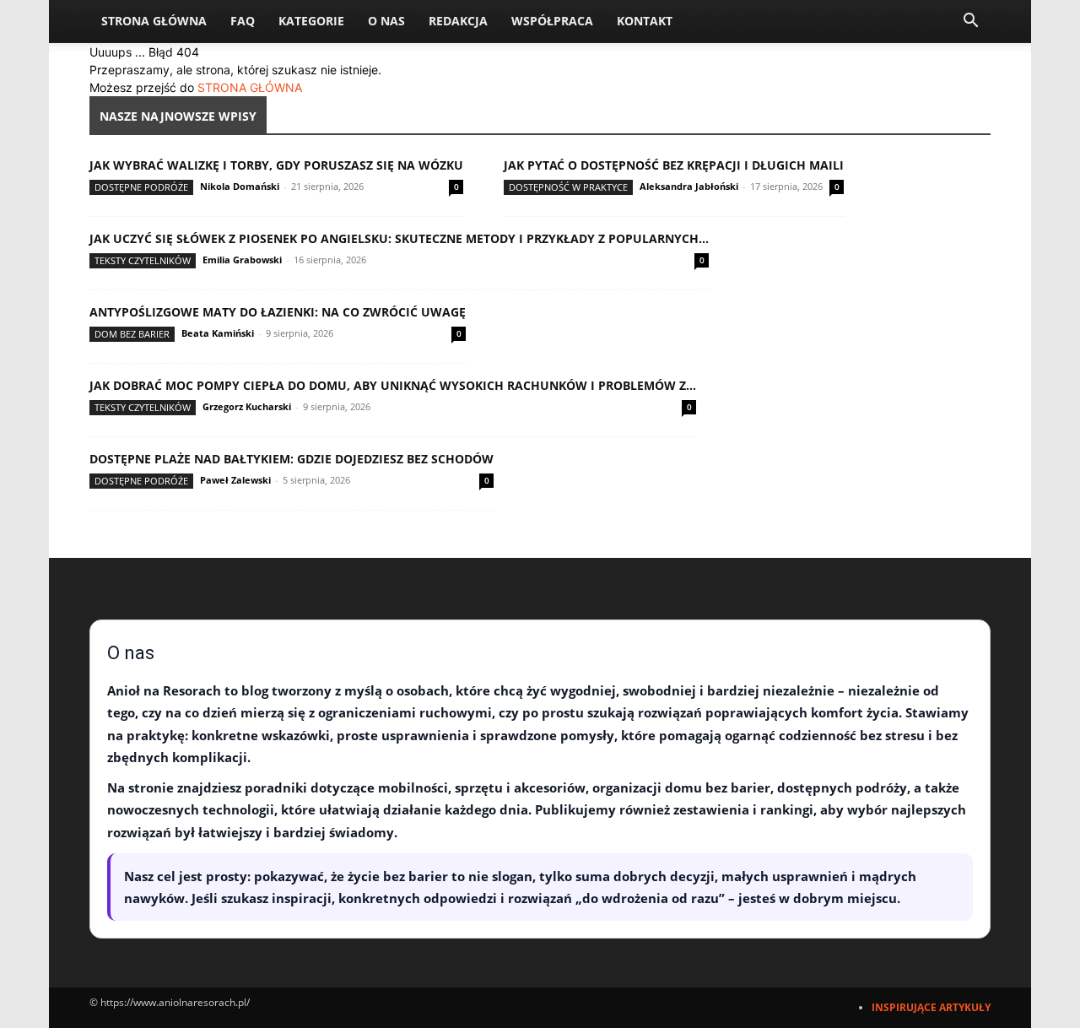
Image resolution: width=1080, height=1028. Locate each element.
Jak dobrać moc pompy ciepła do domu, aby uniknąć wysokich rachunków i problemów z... (392, 385)
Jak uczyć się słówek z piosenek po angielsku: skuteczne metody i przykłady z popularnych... (399, 238)
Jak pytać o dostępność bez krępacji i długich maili (674, 165)
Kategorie (311, 21)
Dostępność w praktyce (568, 187)
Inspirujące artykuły (931, 1007)
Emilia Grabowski (242, 259)
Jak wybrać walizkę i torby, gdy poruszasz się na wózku (276, 165)
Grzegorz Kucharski (246, 406)
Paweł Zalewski (235, 479)
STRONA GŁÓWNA (249, 87)
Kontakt (644, 21)
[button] (970, 22)
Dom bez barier (132, 333)
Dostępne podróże (141, 187)
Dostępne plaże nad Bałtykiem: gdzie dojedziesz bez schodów (291, 459)
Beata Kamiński (217, 333)
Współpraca (552, 21)
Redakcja (458, 21)
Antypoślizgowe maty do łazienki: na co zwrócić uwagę (277, 312)
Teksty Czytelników (142, 260)
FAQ (242, 21)
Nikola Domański (239, 186)
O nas (386, 21)
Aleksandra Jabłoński (689, 186)
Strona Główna (154, 21)
